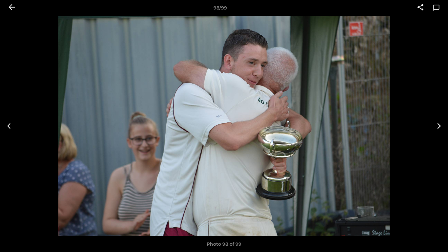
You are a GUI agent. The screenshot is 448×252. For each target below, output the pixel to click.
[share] (420, 7)
